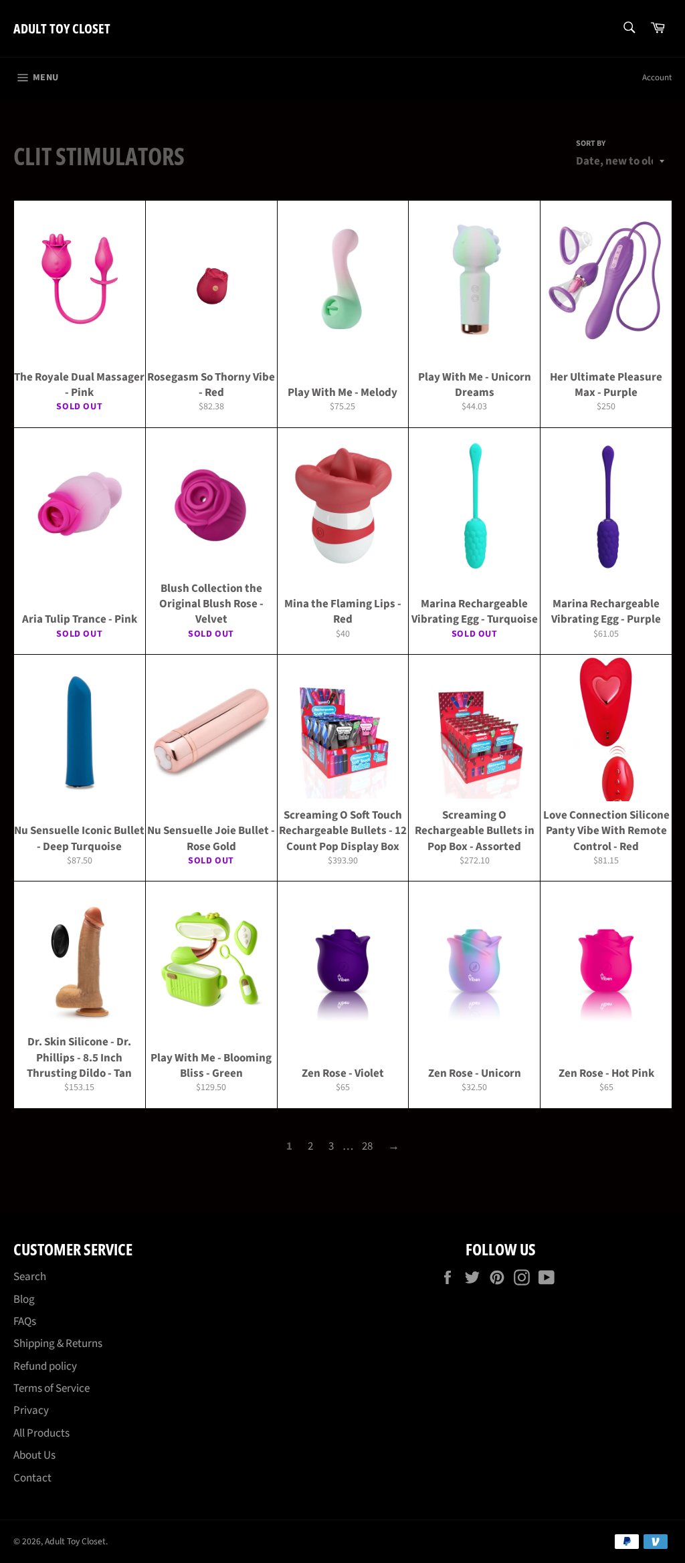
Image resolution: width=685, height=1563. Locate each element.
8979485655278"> (79, 822)
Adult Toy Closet (61, 28)
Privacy (31, 1410)
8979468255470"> (79, 1049)
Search (29, 1277)
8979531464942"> (342, 368)
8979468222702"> (211, 1049)
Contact (32, 1478)
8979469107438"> (606, 822)
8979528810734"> (606, 368)
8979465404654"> (343, 1049)
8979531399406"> (474, 368)
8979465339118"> (606, 1049)
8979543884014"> (79, 368)
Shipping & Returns (57, 1344)
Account (657, 78)
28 (367, 1146)
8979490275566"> (606, 594)
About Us (34, 1455)
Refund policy (45, 1366)
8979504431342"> (79, 594)
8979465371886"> (474, 1049)
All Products (41, 1433)
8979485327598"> (211, 822)
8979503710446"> (211, 594)
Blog (24, 1299)
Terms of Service (51, 1388)
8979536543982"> (211, 368)
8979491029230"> (342, 594)
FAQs (24, 1322)
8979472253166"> (474, 822)
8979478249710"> (343, 822)
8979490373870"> (474, 594)
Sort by (590, 143)
